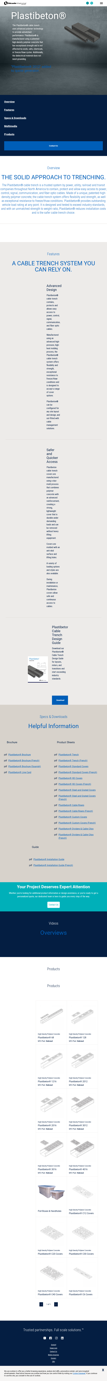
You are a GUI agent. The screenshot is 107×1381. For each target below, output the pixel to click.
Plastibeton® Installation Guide (48, 859)
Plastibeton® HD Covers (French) (75, 784)
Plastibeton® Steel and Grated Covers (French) (77, 798)
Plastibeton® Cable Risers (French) (76, 811)
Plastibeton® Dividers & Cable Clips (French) (76, 836)
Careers (53, 1358)
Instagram (56, 1338)
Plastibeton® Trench (69, 754)
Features (9, 110)
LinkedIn (62, 1338)
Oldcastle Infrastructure (15, 3)
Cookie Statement (79, 1373)
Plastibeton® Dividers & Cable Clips (76, 828)
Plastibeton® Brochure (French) (23, 760)
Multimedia (10, 126)
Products (9, 134)
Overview (9, 102)
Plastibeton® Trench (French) (73, 760)
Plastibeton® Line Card (19, 772)
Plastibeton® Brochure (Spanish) (24, 766)
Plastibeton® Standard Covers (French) (78, 772)
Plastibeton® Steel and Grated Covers (77, 790)
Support (53, 1345)
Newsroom (53, 1348)
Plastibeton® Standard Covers (73, 766)
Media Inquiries (53, 1355)
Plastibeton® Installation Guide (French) (53, 865)
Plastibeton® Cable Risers (71, 805)
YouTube (44, 1338)
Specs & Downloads (15, 118)
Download (60, 700)
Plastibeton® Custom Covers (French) (77, 823)
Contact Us (53, 904)
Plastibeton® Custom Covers (73, 817)
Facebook (50, 1338)
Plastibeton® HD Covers (70, 778)
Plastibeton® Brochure (19, 754)
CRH (53, 1362)
